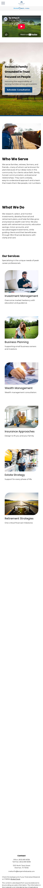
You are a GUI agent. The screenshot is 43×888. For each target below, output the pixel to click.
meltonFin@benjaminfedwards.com (21, 871)
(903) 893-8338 (24, 860)
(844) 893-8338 (25, 862)
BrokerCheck (15, 879)
